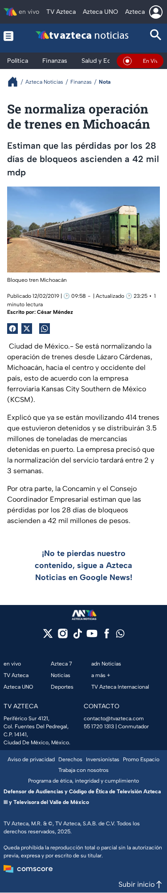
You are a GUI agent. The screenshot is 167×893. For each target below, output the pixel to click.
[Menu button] (10, 36)
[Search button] (155, 36)
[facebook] (106, 636)
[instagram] (62, 636)
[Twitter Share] (26, 328)
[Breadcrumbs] (16, 81)
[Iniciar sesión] (156, 12)
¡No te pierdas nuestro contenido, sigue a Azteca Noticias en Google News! (83, 565)
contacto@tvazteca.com (114, 718)
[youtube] (92, 636)
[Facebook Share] (12, 328)
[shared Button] (44, 328)
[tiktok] (77, 636)
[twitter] (47, 636)
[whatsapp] (120, 635)
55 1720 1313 (99, 726)
